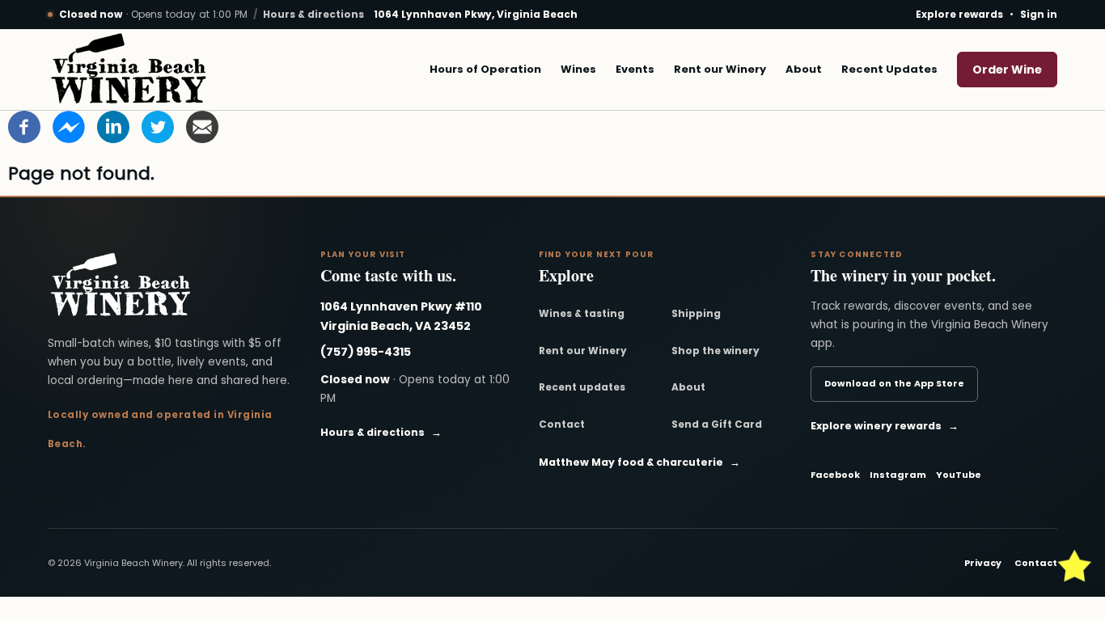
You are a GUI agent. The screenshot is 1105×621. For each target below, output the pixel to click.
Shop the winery (715, 350)
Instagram (898, 474)
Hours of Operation (485, 69)
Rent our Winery (720, 69)
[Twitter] (158, 126)
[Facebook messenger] (69, 126)
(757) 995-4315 (365, 352)
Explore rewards (959, 14)
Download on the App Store (894, 383)
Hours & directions (313, 14)
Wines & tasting (581, 313)
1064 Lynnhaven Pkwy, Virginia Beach (476, 14)
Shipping (696, 313)
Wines (578, 69)
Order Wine (1007, 69)
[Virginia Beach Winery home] (129, 69)
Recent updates (582, 387)
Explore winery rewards (885, 426)
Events (635, 69)
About (803, 69)
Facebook (835, 474)
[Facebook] (24, 126)
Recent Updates (889, 69)
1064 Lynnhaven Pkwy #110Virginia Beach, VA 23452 (401, 316)
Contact (562, 424)
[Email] (202, 126)
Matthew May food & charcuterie (639, 462)
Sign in (1038, 14)
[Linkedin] (113, 126)
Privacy (982, 562)
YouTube (958, 474)
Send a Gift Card (716, 424)
